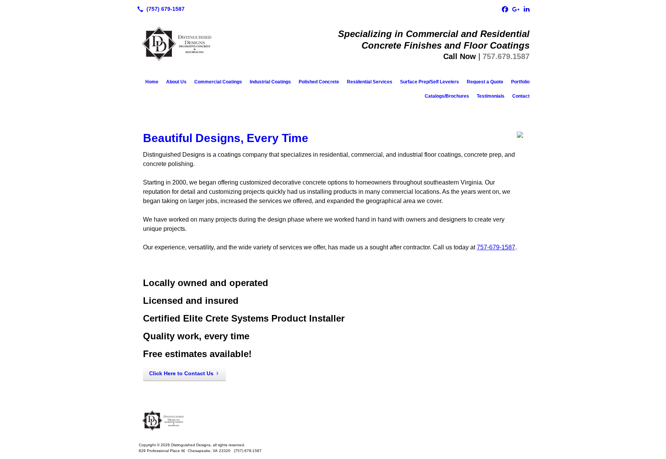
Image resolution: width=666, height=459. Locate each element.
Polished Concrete (319, 82)
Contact (521, 96)
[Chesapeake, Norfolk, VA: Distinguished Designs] (333, 421)
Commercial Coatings (218, 82)
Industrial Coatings (270, 82)
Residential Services (369, 82)
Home (151, 82)
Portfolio (520, 82)
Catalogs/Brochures (447, 96)
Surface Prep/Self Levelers (429, 82)
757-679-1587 (496, 247)
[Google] (515, 9)
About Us (176, 82)
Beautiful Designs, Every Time (225, 138)
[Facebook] (505, 9)
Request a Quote (485, 82)
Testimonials (491, 96)
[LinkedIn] (526, 9)
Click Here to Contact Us (181, 373)
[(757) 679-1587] (159, 9)
